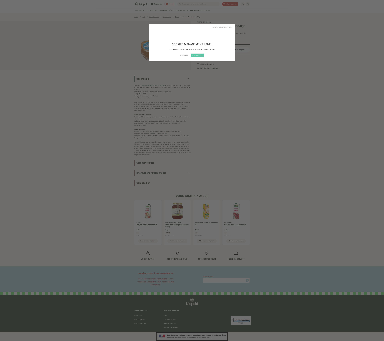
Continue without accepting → (222, 27)
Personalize (184, 55)
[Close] (192, 170)
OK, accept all (198, 55)
